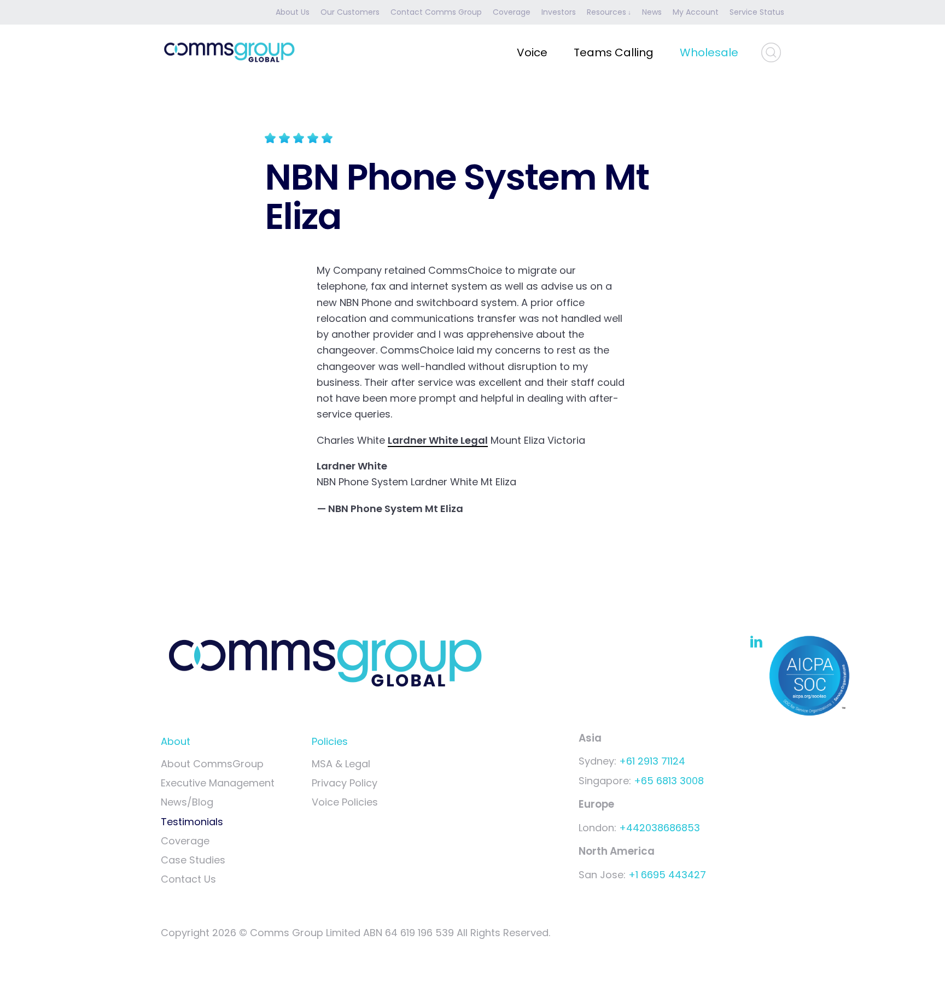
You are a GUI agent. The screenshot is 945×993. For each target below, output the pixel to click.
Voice (532, 52)
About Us (293, 12)
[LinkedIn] (756, 641)
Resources (606, 12)
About (175, 741)
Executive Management (218, 783)
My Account (696, 12)
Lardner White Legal (438, 440)
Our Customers (350, 12)
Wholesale (709, 52)
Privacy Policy (344, 783)
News (652, 12)
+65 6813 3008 (669, 781)
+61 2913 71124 (652, 761)
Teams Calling (614, 52)
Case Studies (193, 860)
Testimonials (192, 822)
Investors (558, 12)
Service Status (757, 12)
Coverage (511, 12)
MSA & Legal (341, 764)
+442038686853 (659, 828)
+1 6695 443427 (667, 875)
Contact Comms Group (436, 12)
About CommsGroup (212, 764)
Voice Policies (345, 802)
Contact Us (188, 879)
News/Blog (187, 802)
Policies (330, 741)
